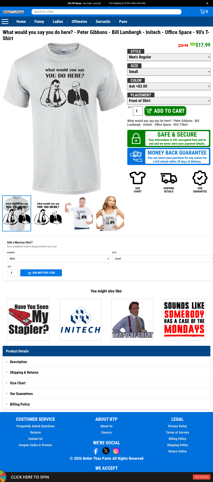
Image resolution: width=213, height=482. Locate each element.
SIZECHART (138, 190)
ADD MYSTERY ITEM (43, 272)
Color (136, 80)
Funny (39, 21)
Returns (35, 432)
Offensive (79, 21)
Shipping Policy (177, 445)
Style (136, 51)
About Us (106, 426)
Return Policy (178, 451)
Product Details (17, 351)
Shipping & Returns (24, 372)
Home (21, 21)
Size (134, 66)
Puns (123, 21)
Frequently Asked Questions (35, 426)
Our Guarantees (21, 393)
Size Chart (17, 383)
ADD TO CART (169, 111)
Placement (141, 95)
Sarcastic (103, 21)
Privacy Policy (177, 426)
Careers (106, 432)
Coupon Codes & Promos (35, 445)
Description (18, 362)
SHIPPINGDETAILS (168, 190)
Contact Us (35, 439)
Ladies (58, 21)
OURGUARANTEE (200, 190)
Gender (10, 252)
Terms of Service (177, 432)
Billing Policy (20, 404)
